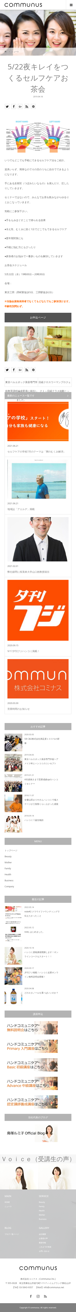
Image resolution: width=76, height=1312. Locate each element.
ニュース (8, 1206)
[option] (46, 1176)
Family (8, 868)
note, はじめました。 (34, 931)
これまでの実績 (45, 1247)
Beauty (8, 856)
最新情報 (42, 1242)
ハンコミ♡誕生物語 (33, 820)
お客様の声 (43, 1238)
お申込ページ (38, 317)
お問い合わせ (44, 1251)
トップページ (11, 850)
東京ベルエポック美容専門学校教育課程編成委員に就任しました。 (21, 383)
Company (9, 886)
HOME (7, 1202)
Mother (8, 862)
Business (9, 880)
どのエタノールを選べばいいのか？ (41, 992)
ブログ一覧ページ (12, 1234)
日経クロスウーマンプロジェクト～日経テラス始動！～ (55, 383)
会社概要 (42, 1234)
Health (8, 874)
